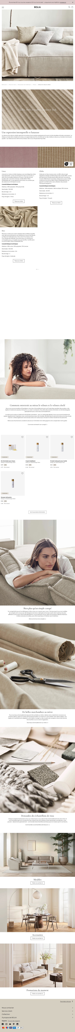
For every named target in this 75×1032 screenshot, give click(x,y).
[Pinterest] (14, 1024)
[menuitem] (3, 7)
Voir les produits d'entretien (37, 512)
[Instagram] (6, 1024)
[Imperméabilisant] (37, 451)
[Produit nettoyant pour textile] (62, 451)
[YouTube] (10, 1024)
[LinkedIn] (17, 1024)
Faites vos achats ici (37, 883)
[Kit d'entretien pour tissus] (13, 451)
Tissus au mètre (18, 201)
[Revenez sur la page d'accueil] (37, 7)
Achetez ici (63, 2)
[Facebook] (3, 1024)
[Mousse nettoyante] (13, 487)
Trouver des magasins (14, 1020)
